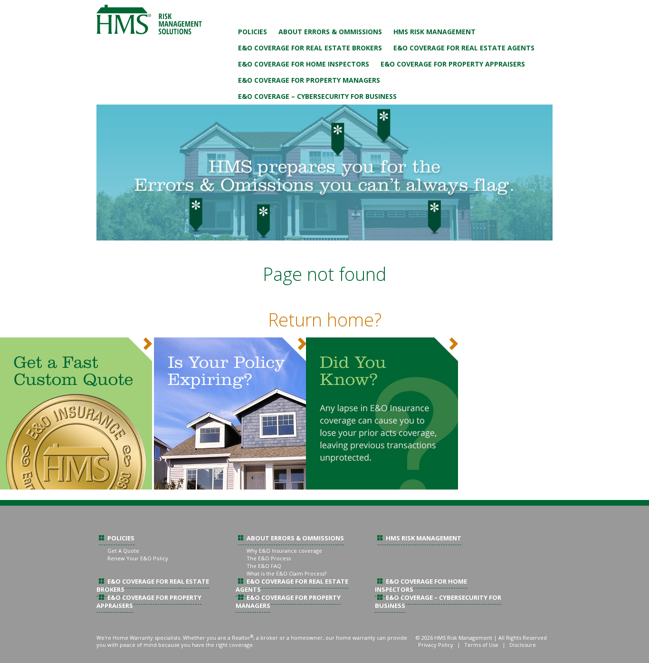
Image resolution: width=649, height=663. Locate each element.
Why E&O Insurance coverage (284, 550)
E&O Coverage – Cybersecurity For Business (317, 96)
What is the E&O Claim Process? (286, 573)
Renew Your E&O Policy (137, 558)
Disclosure (522, 644)
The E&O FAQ (264, 565)
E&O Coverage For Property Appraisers (453, 63)
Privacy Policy (435, 644)
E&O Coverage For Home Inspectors (303, 63)
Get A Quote (123, 550)
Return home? (325, 319)
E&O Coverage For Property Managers (309, 80)
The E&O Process (269, 558)
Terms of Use (481, 644)
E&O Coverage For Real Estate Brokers (310, 47)
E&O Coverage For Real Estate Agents (463, 47)
